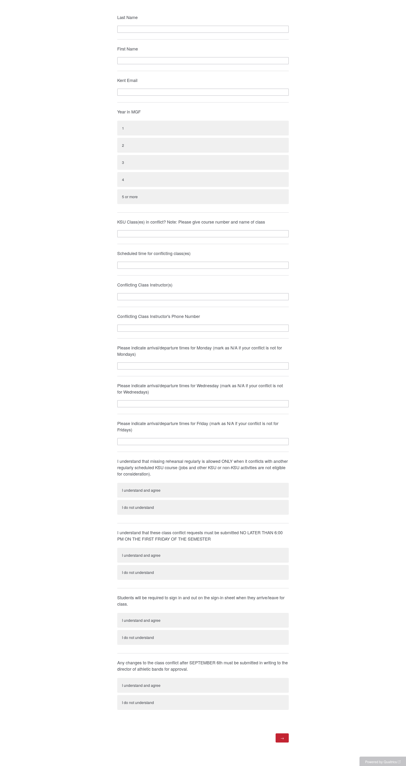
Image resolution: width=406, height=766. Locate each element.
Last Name (127, 17)
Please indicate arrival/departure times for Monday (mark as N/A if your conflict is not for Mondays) (199, 350)
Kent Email (127, 80)
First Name (127, 49)
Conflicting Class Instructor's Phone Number (158, 316)
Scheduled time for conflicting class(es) (154, 253)
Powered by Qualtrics (381, 761)
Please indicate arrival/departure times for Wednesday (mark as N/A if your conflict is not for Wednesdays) (200, 388)
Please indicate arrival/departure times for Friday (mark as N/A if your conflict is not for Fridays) (197, 426)
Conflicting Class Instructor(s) (144, 285)
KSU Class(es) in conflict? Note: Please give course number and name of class (191, 222)
